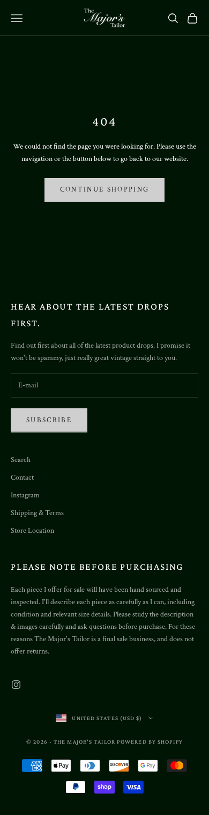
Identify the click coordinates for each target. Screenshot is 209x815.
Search (21, 460)
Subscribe (49, 420)
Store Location (32, 530)
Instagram (25, 495)
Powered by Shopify (150, 741)
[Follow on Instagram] (16, 684)
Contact (22, 477)
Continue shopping (105, 189)
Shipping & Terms (37, 513)
